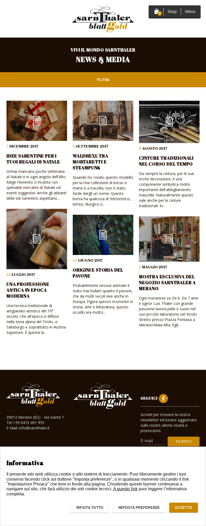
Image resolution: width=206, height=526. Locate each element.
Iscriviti (184, 441)
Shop (172, 11)
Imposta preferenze (139, 508)
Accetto (183, 508)
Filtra (103, 79)
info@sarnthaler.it (34, 427)
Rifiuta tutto (89, 508)
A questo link (125, 489)
